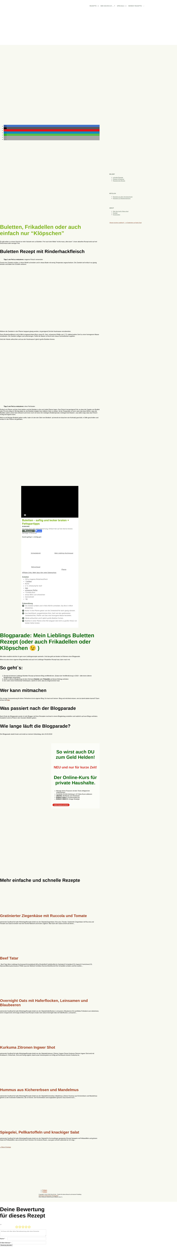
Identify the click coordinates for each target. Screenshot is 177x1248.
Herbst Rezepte (135, 6)
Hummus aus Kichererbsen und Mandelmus (39, 1090)
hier (8, 700)
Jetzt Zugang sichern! (61, 805)
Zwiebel (29, 581)
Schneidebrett (36, 553)
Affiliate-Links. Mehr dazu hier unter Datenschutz (39, 572)
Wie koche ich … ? (107, 6)
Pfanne (63, 569)
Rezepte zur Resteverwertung (121, 198)
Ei (26, 599)
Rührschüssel (35, 567)
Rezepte (93, 6)
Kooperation (116, 214)
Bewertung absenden (6, 1245)
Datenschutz (48, 1195)
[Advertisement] (88, 31)
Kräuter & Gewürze (118, 179)
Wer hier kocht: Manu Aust (120, 211)
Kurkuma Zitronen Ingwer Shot (27, 1047)
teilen (39, 531)
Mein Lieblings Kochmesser (63, 553)
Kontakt (115, 213)
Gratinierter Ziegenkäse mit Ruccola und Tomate (43, 916)
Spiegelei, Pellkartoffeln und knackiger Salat (39, 1132)
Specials (120, 6)
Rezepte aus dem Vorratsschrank (122, 197)
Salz (26, 588)
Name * (2, 1238)
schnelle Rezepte (118, 177)
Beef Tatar (9, 958)
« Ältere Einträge (5, 1147)
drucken (29, 531)
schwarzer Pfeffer (31, 590)
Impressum (41, 1195)
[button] (5, 126)
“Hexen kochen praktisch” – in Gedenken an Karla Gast (125, 222)
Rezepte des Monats (119, 180)
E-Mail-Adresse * (5, 1242)
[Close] (0, 1224)
